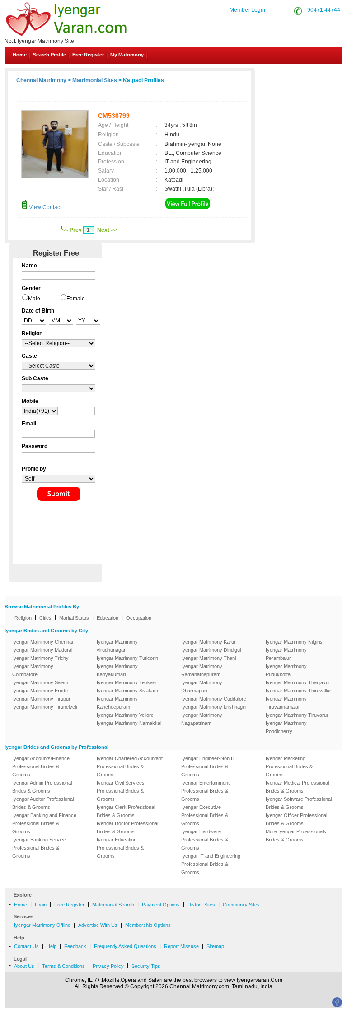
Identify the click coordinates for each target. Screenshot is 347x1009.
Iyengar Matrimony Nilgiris (294, 642)
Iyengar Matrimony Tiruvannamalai (286, 703)
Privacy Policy (108, 966)
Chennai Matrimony (41, 80)
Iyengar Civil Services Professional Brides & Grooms (121, 791)
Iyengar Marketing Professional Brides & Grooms (289, 766)
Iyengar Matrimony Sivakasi (127, 690)
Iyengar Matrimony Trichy (40, 658)
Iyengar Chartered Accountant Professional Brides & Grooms (130, 766)
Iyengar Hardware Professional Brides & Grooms (204, 839)
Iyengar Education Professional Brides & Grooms (120, 848)
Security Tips (145, 966)
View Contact (44, 207)
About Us (24, 966)
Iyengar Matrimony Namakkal (129, 723)
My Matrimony (127, 54)
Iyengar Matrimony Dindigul (211, 650)
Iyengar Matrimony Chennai (42, 642)
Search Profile (49, 54)
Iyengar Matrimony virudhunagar (117, 646)
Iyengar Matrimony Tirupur (41, 698)
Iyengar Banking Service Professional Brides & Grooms (39, 848)
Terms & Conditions (63, 966)
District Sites (201, 904)
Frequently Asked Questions (125, 946)
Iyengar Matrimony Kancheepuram (117, 703)
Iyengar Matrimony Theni (208, 658)
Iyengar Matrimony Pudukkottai (286, 670)
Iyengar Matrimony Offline (42, 925)
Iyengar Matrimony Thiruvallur (298, 690)
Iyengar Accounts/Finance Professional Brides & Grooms (41, 766)
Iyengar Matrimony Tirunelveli (44, 707)
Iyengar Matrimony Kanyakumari (117, 670)
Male (34, 298)
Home (20, 54)
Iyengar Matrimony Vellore (125, 715)
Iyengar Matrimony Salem (40, 682)
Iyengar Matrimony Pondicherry (286, 727)
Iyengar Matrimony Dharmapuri (201, 686)
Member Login (247, 10)
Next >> (107, 230)
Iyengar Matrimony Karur (208, 642)
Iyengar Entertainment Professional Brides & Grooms (205, 791)
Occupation (138, 618)
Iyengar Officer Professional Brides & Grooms (296, 819)
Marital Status (74, 618)
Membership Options (148, 925)
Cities (45, 618)
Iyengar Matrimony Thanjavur (298, 682)
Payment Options (161, 904)
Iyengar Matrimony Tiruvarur (297, 715)
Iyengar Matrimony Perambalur (286, 654)
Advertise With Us (97, 925)
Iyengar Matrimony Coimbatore (32, 670)
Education (107, 618)
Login (41, 904)
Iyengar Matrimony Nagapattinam (201, 719)
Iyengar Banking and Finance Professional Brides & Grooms (44, 823)
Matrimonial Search (113, 904)
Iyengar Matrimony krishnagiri (213, 707)
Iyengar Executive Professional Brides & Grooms (204, 815)
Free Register (88, 54)
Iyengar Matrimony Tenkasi (126, 682)
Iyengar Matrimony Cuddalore (213, 698)
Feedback (75, 946)
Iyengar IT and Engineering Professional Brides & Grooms (210, 864)
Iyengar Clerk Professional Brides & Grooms (126, 811)
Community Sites (241, 904)
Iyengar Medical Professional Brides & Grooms (297, 787)
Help (51, 946)
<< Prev (72, 230)
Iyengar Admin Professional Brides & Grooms (42, 787)
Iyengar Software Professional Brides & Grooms (299, 803)
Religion (23, 618)
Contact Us (312, 76)
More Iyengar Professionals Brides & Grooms (296, 835)
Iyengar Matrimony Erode (40, 690)
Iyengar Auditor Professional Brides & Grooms (43, 803)
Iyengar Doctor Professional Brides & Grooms (127, 827)
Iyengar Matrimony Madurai (42, 650)
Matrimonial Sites (94, 80)
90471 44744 (323, 10)
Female (75, 298)
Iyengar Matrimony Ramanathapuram (201, 670)
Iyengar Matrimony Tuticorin (127, 658)
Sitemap (215, 946)
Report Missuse (181, 946)
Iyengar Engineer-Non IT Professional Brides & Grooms (208, 766)
